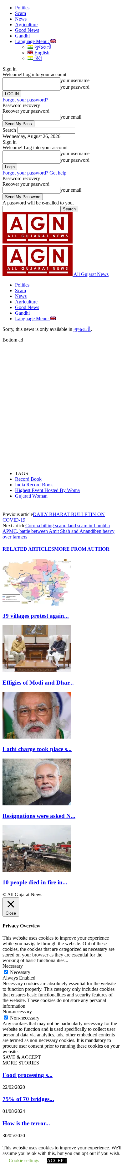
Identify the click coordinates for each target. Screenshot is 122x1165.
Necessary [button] (13, 966)
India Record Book (34, 484)
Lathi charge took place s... (37, 749)
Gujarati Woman (31, 496)
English (41, 52)
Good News (27, 30)
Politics (22, 7)
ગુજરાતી (42, 47)
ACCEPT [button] (57, 1160)
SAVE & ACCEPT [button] (22, 1057)
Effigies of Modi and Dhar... (38, 682)
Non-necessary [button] (17, 1011)
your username (74, 80)
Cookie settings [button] (24, 1160)
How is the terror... (26, 1123)
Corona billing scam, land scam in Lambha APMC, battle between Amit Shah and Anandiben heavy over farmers (58, 531)
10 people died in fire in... (35, 882)
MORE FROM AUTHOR (81, 549)
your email (70, 117)
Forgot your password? (25, 99)
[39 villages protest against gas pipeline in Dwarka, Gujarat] (37, 604)
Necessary (20, 972)
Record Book (28, 479)
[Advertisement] (61, 404)
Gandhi (22, 35)
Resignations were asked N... (39, 816)
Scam (20, 13)
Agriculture (26, 24)
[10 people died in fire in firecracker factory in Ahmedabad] (37, 870)
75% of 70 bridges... (28, 1099)
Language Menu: (32, 41)
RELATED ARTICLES (28, 549)
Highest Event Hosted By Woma (47, 490)
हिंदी (37, 58)
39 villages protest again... (36, 615)
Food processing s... (28, 1075)
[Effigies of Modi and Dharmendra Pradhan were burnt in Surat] (37, 670)
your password (74, 87)
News (21, 19)
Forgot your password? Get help (34, 172)
